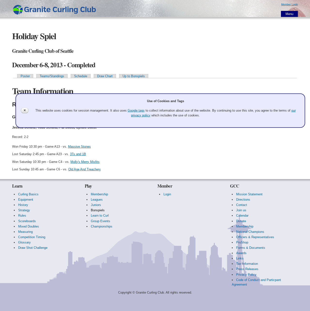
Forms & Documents (250, 248)
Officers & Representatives (255, 237)
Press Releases (247, 269)
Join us (241, 210)
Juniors (96, 205)
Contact (241, 205)
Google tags (136, 110)
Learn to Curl (100, 215)
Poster (25, 76)
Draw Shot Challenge (32, 248)
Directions (243, 199)
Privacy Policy (246, 274)
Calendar (242, 215)
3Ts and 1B (78, 154)
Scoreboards (27, 221)
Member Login (289, 4)
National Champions (250, 232)
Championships (101, 226)
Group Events (100, 221)
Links (240, 258)
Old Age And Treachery (84, 169)
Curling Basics (28, 194)
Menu (289, 14)
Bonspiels (98, 210)
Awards (241, 253)
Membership (99, 194)
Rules (22, 215)
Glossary (24, 242)
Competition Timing (31, 237)
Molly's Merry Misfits (85, 162)
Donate (241, 221)
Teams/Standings (52, 76)
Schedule (80, 76)
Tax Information (247, 263)
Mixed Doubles (28, 226)
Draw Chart (105, 76)
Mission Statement (249, 194)
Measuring (25, 232)
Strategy (24, 210)
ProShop (242, 242)
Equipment (25, 199)
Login (167, 194)
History (23, 205)
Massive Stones (79, 146)
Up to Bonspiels (134, 76)
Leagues (97, 199)
